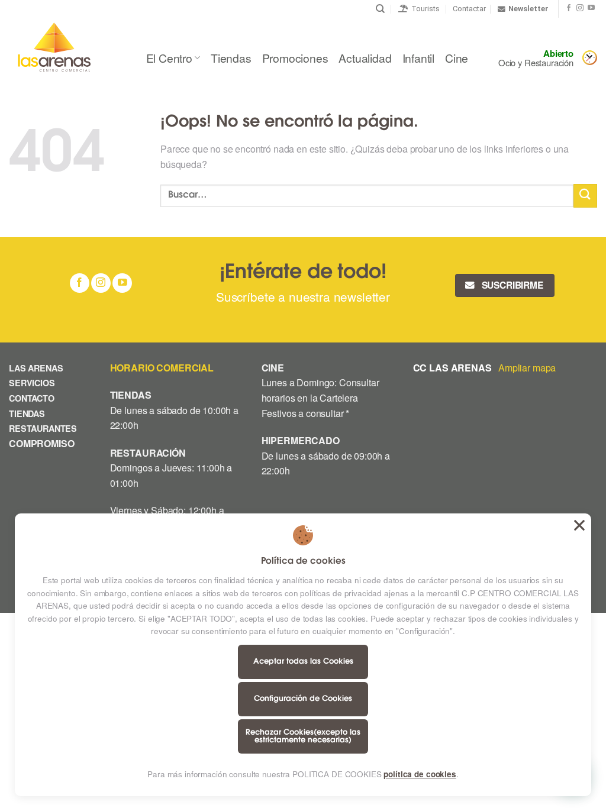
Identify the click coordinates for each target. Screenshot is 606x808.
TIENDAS (27, 413)
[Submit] (585, 195)
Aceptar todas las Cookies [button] (579, 525)
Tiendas (231, 58)
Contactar (469, 8)
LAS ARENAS (36, 368)
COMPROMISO (42, 443)
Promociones (295, 58)
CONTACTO (31, 398)
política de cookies (419, 774)
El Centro (169, 58)
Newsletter (528, 8)
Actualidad (365, 58)
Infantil (418, 58)
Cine (456, 58)
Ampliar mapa (527, 367)
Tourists (424, 8)
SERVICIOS (32, 383)
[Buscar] (380, 9)
